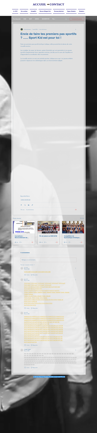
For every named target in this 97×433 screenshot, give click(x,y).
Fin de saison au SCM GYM (48, 236)
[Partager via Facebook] (21, 205)
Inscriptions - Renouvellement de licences (21, 236)
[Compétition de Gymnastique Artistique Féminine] (73, 227)
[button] (15, 11)
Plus (53, 19)
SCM (24, 19)
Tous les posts (16, 19)
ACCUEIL (39, 4)
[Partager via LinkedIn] (28, 205)
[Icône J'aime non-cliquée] (25, 275)
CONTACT (57, 4)
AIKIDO (37, 19)
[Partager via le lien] (32, 205)
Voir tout (82, 218)
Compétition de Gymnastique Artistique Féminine (71, 236)
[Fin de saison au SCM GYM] (48, 227)
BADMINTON (45, 19)
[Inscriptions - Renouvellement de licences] (24, 227)
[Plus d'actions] (76, 29)
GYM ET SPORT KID (25, 199)
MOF (30, 19)
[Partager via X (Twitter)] (25, 205)
